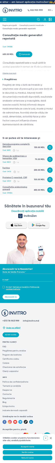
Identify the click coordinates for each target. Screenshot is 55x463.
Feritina (6, 168)
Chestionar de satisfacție (14, 367)
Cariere (6, 363)
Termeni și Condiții (20, 287)
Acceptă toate (27, 447)
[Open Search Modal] (38, 19)
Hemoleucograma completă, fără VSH (16, 145)
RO (49, 10)
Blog (4, 402)
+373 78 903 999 (11, 321)
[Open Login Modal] (45, 19)
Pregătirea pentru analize (14, 351)
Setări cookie (10, 335)
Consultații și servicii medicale (31, 25)
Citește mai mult (9, 73)
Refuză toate (27, 458)
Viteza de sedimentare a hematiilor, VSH (15, 157)
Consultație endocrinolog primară (15, 188)
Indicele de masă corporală (15, 410)
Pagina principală (10, 25)
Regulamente (9, 398)
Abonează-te (11, 297)
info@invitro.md (31, 321)
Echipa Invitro (9, 406)
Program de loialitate (12, 355)
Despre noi (7, 390)
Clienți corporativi (10, 371)
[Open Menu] (5, 19)
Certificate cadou (11, 359)
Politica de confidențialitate (15, 382)
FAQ (4, 347)
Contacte (7, 394)
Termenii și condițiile (12, 386)
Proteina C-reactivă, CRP (15, 177)
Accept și (22, 288)
